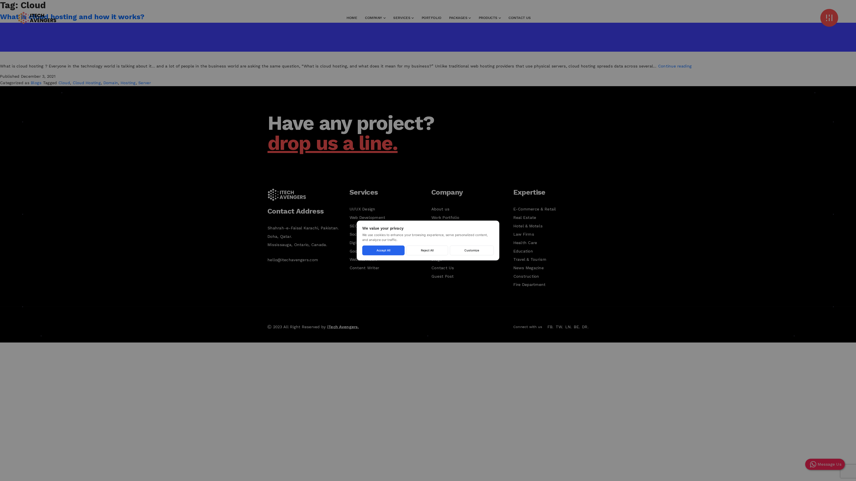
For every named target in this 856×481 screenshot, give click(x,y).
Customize (471, 250)
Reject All (427, 250)
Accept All (383, 250)
